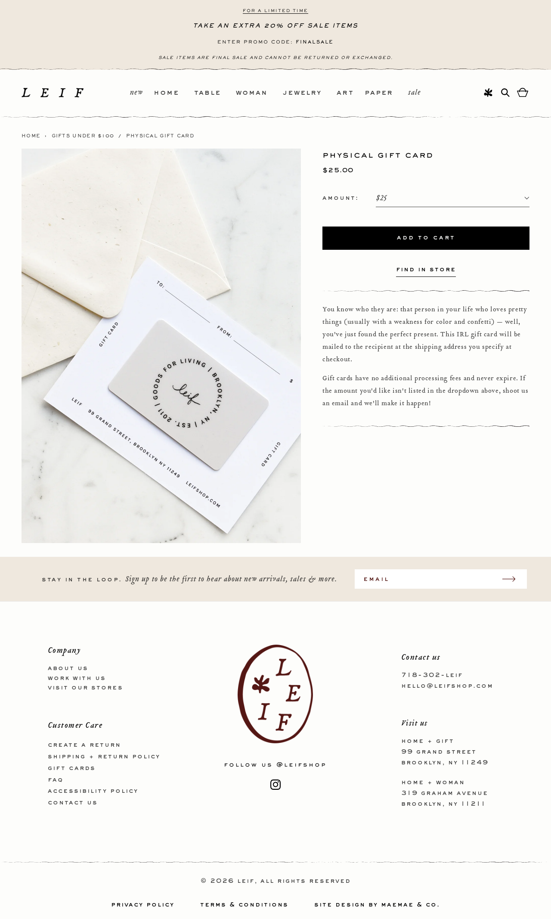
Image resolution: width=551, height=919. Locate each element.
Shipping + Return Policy (104, 757)
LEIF (245, 881)
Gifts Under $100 (83, 136)
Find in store (426, 270)
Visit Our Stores (85, 688)
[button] (174, 93)
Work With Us (77, 678)
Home (31, 136)
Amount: (340, 198)
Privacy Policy (142, 905)
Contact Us (73, 803)
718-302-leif (432, 675)
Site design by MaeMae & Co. (377, 905)
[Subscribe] (513, 579)
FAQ (55, 780)
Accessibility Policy (93, 791)
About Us (68, 668)
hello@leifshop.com (447, 686)
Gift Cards (72, 768)
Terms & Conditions (244, 905)
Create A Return (84, 745)
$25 (381, 198)
